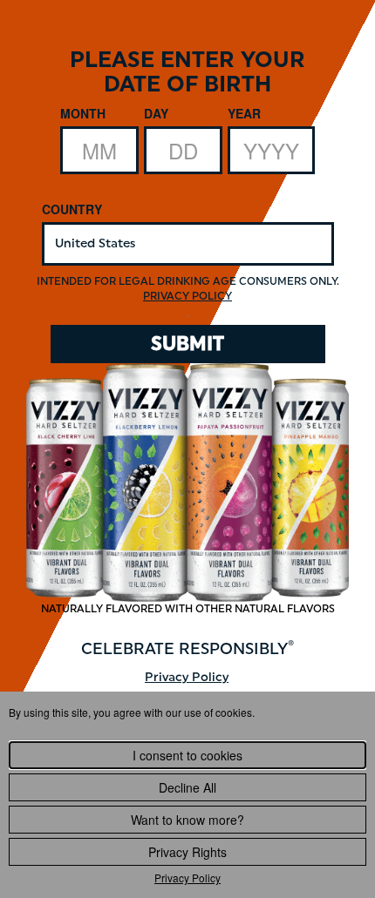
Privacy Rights (187, 852)
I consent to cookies (187, 755)
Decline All (187, 787)
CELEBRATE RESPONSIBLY (187, 648)
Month (83, 113)
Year (244, 113)
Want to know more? (187, 819)
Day (156, 113)
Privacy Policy (187, 877)
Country (72, 209)
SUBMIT (187, 343)
